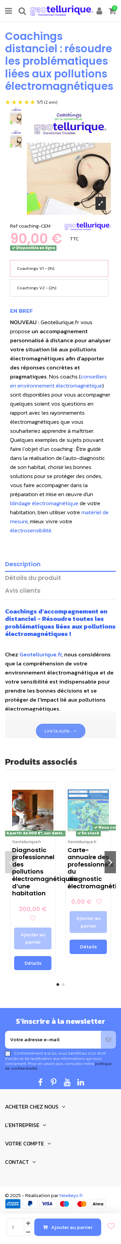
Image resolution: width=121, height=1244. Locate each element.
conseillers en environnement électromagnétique (58, 381)
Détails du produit (33, 578)
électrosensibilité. (31, 530)
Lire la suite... (59, 730)
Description (23, 564)
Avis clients (22, 591)
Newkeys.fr (71, 1195)
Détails (33, 963)
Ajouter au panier (71, 1227)
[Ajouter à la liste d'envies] (109, 1226)
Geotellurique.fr (40, 654)
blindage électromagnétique (44, 503)
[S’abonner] (108, 1040)
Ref (14, 225)
